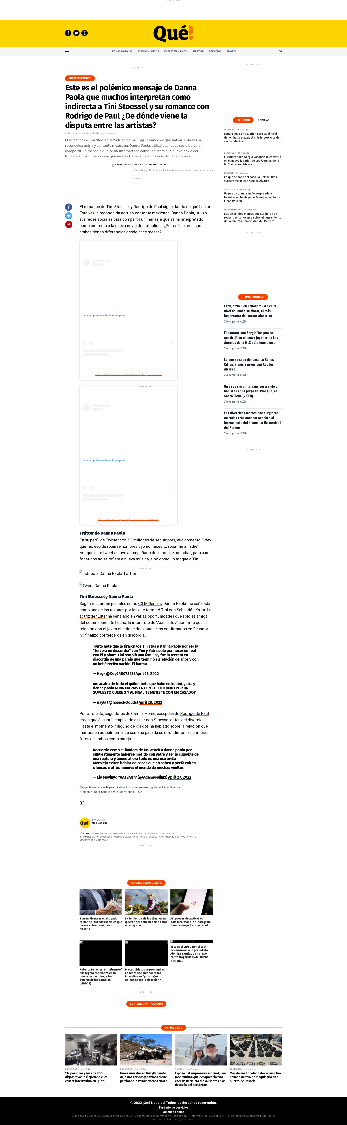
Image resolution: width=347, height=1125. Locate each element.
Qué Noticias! (100, 822)
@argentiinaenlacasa (93, 787)
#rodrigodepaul (153, 787)
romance (92, 206)
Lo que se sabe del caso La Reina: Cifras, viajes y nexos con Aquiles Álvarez (249, 364)
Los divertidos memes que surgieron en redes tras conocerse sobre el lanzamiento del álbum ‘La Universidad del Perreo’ (252, 420)
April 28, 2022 (150, 702)
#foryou (85, 792)
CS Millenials (150, 603)
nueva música (136, 559)
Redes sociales (137, 833)
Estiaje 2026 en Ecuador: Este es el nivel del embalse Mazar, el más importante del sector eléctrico (250, 310)
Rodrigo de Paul (194, 713)
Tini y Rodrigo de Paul (172, 837)
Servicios (215, 51)
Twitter (112, 540)
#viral (177, 787)
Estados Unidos (148, 51)
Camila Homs (100, 833)
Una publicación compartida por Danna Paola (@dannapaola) (128, 374)
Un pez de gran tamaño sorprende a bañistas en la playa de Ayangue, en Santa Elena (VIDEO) (251, 391)
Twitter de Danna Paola (94, 840)
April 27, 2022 (179, 777)
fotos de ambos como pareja (105, 739)
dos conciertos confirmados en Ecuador (172, 629)
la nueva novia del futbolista (136, 225)
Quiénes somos (173, 1112)
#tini (122, 787)
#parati (168, 787)
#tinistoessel (134, 787)
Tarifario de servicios (174, 1107)
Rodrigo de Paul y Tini (162, 833)
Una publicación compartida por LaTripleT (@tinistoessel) (128, 519)
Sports (232, 51)
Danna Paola (182, 213)
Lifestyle (198, 51)
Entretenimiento (175, 51)
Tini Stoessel (149, 837)
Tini (136, 837)
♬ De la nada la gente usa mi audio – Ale (116, 792)
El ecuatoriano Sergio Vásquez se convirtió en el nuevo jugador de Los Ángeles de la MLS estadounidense (251, 337)
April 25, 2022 (147, 673)
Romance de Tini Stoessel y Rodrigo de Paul (106, 837)
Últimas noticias (121, 51)
